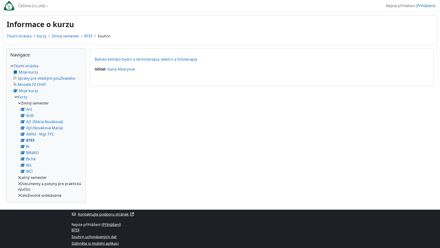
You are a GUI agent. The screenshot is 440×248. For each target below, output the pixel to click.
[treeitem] (46, 130)
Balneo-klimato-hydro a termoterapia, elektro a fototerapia (146, 59)
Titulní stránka (19, 36)
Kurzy (42, 36)
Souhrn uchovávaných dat (94, 236)
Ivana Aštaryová (121, 69)
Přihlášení (425, 5)
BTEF (88, 36)
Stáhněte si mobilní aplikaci (95, 243)
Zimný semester (65, 36)
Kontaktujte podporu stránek (103, 214)
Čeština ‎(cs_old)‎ (31, 5)
